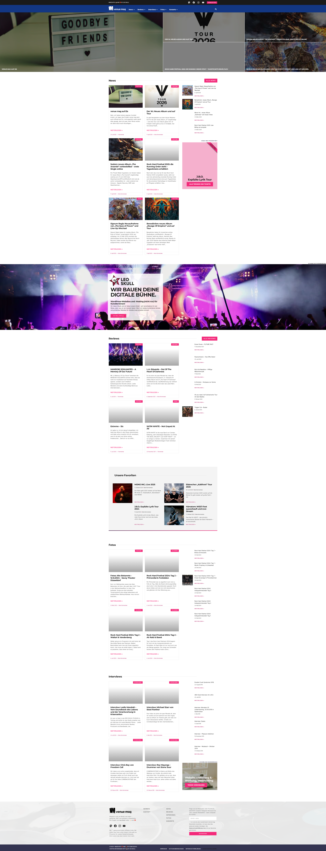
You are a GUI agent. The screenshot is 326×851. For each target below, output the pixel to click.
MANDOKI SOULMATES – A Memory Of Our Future (123, 370)
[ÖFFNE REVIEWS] (145, 9)
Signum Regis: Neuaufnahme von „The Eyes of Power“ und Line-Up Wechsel (124, 225)
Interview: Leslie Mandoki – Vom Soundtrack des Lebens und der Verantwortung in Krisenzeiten (124, 711)
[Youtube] (203, 2)
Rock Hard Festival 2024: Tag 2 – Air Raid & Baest (162, 636)
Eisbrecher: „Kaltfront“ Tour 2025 (199, 485)
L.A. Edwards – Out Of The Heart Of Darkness (159, 370)
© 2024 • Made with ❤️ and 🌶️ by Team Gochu (123, 846)
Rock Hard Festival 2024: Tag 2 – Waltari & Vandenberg (125, 636)
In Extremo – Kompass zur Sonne (205, 382)
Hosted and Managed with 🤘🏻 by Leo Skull (122, 848)
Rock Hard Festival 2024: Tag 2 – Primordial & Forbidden (162, 576)
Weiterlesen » (116, 130)
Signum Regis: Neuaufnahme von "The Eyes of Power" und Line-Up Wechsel (277, 69)
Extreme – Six (116, 426)
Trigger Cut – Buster (200, 407)
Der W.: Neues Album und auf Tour (179, 39)
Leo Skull (122, 820)
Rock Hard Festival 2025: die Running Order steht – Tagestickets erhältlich (160, 166)
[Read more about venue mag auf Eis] (81, 42)
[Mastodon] (189, 2)
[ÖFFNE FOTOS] (166, 9)
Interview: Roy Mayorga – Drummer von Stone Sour (159, 766)
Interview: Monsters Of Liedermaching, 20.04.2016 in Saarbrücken (204, 709)
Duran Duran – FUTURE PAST (203, 344)
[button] (215, 9)
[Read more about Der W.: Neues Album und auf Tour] (203, 27)
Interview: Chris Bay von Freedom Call (122, 766)
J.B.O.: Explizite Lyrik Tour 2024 (146, 507)
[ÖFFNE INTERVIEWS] (157, 9)
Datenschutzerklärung (196, 828)
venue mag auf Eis (9, 69)
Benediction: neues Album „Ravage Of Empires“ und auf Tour (160, 225)
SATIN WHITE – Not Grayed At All (161, 427)
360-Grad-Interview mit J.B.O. (204, 695)
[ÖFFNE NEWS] (134, 9)
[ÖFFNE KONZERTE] (177, 9)
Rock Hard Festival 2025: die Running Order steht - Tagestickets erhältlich (196, 69)
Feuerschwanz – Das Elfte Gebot (204, 357)
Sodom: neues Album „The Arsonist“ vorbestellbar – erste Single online (124, 166)
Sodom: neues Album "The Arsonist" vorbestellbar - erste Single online (276, 39)
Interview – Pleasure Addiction (204, 734)
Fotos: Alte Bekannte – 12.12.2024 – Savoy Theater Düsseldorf (122, 577)
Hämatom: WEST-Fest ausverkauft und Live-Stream (196, 508)
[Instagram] (198, 2)
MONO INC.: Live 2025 (144, 484)
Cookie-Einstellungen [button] (209, 848)
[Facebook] (194, 2)
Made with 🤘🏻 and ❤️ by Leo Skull (119, 2)
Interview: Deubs (199, 721)
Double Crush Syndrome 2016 (204, 682)
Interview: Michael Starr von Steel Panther (160, 708)
